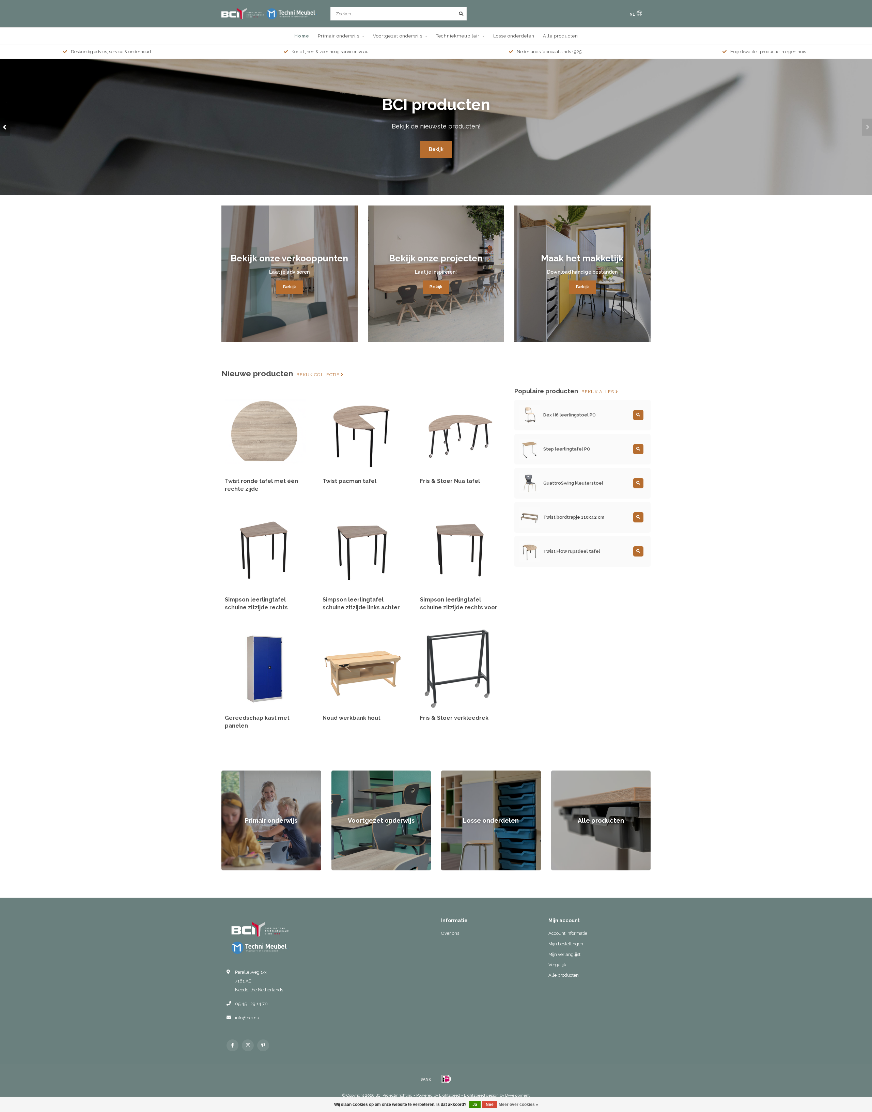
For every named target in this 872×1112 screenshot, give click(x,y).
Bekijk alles (598, 392)
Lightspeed (449, 1095)
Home (301, 36)
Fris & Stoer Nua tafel (450, 481)
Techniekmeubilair (458, 36)
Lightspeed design (481, 1095)
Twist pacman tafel (349, 481)
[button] (5, 127)
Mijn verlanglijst (564, 954)
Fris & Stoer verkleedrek (454, 718)
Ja (474, 1104)
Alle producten (560, 36)
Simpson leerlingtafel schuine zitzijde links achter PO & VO (361, 607)
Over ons (450, 933)
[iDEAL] (446, 1079)
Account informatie (567, 933)
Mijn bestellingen (565, 943)
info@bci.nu (247, 1017)
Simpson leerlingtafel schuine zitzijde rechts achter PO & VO (256, 607)
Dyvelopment (517, 1095)
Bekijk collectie (318, 374)
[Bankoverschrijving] (425, 1079)
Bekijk (436, 149)
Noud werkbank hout (351, 718)
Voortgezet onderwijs (397, 36)
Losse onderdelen (513, 36)
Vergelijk (557, 964)
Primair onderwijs (338, 36)
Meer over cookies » (518, 1104)
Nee (490, 1104)
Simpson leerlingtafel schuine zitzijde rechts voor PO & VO (458, 607)
